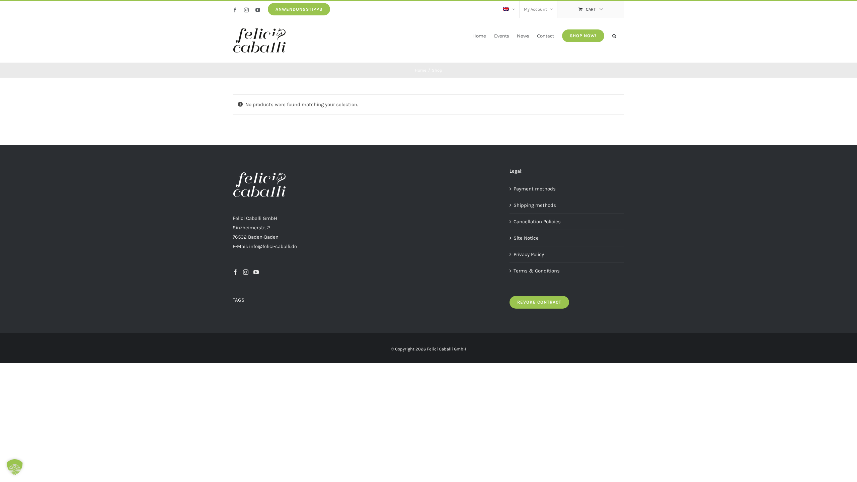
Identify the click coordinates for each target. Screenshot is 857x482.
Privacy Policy (529, 254)
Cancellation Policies (537, 222)
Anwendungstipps (299, 9)
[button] (614, 35)
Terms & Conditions (537, 271)
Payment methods (535, 189)
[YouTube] (256, 272)
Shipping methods (535, 205)
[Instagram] (245, 272)
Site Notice (526, 238)
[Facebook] (235, 272)
